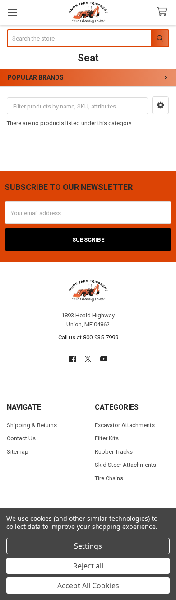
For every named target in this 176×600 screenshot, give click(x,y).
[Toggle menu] (12, 12)
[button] (160, 105)
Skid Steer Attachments (125, 464)
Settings (88, 546)
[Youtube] (103, 358)
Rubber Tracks (114, 451)
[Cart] (164, 12)
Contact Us (21, 438)
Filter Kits (107, 438)
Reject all (88, 566)
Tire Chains (109, 478)
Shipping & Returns (32, 425)
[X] (87, 358)
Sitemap (17, 451)
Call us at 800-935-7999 (88, 337)
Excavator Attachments (125, 425)
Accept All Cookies (88, 586)
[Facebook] (72, 358)
